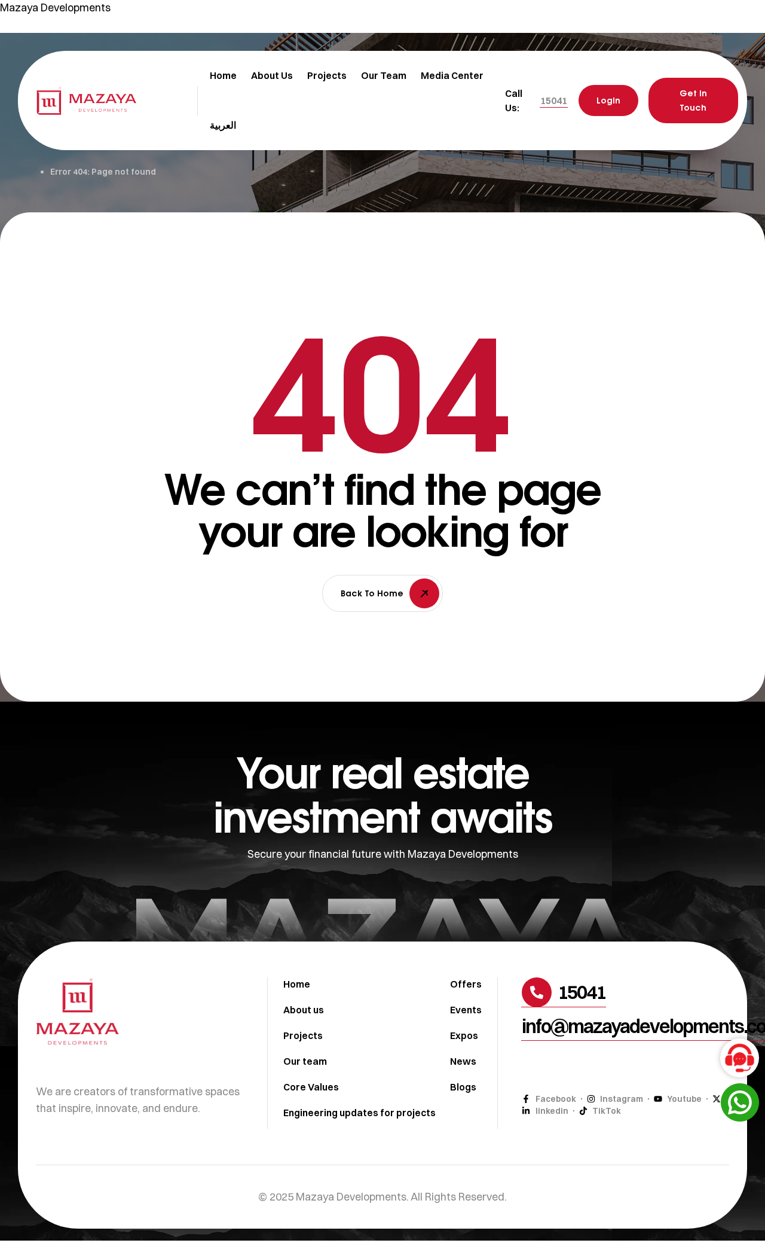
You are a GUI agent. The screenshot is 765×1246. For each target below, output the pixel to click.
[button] (553, 100)
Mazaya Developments (55, 7)
